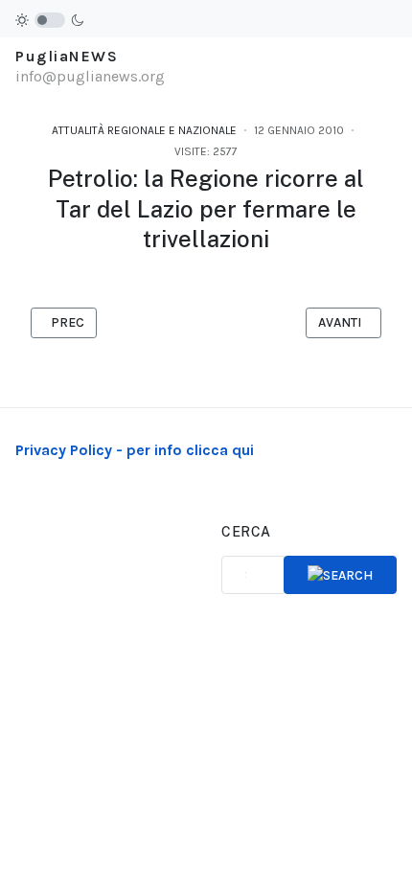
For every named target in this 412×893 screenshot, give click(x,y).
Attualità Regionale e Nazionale (144, 130)
